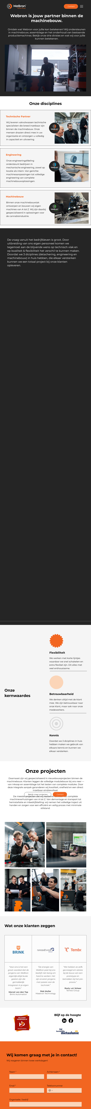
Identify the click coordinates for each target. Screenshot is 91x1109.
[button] (82, 88)
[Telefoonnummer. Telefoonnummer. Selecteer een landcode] (50, 1086)
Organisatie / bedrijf (18, 1095)
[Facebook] (71, 1020)
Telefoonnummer (55, 1081)
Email (12, 1081)
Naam (12, 1067)
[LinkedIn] (64, 1020)
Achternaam (53, 1067)
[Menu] (81, 6)
